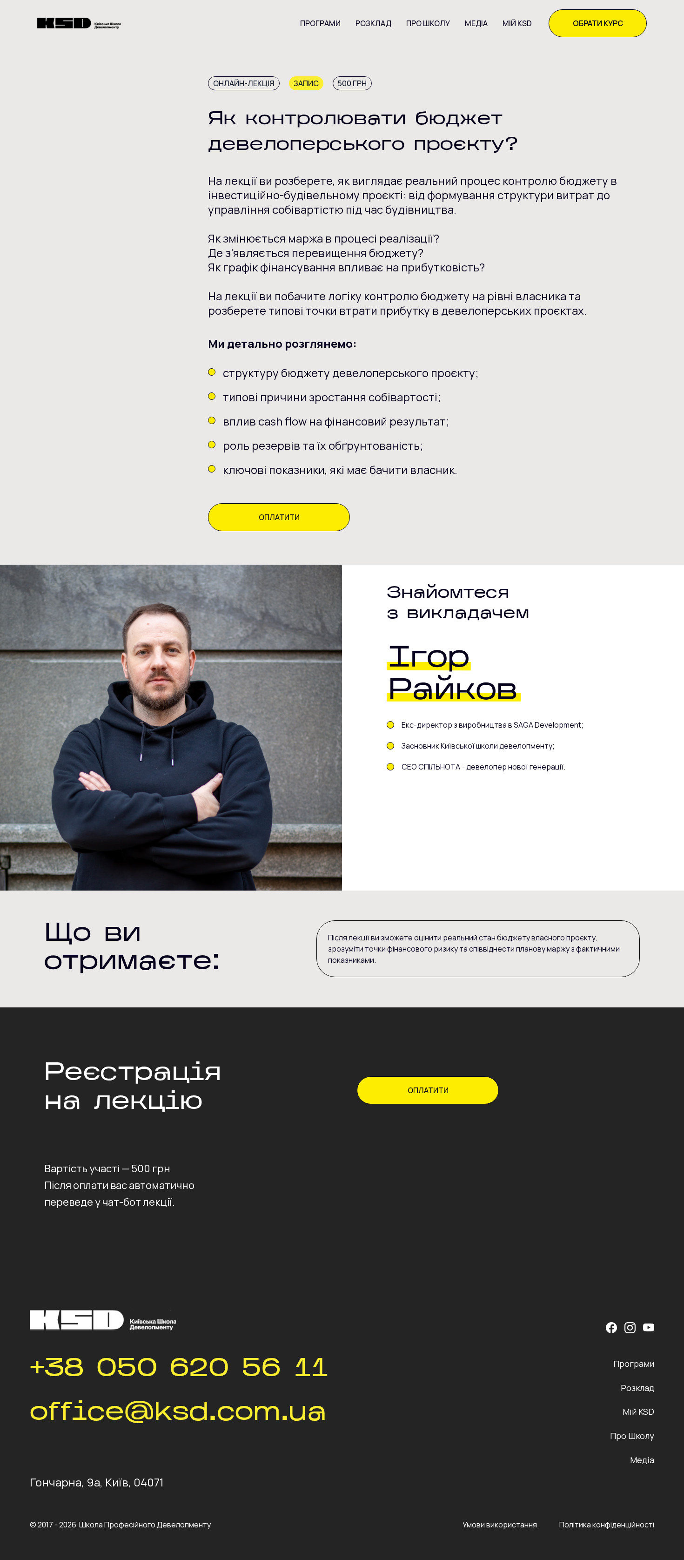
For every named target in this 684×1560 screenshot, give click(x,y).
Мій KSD (517, 23)
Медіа (476, 23)
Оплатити (428, 1090)
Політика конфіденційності (606, 1524)
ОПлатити (279, 517)
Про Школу (428, 23)
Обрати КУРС (598, 23)
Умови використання (500, 1524)
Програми (320, 23)
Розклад (373, 23)
